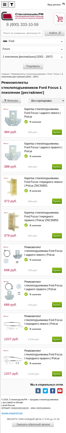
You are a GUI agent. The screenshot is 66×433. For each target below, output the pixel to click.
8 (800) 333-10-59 (22, 24)
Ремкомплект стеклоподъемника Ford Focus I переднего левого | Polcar (43, 320)
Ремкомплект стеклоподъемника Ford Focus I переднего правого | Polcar (43, 354)
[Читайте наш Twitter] (45, 390)
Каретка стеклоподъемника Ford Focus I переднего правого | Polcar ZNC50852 (41, 216)
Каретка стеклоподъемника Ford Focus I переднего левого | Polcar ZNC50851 (43, 182)
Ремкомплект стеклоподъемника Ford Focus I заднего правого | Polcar (43, 285)
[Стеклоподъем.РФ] (22, 15)
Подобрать (33, 66)
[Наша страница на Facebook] (52, 390)
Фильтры (12, 100)
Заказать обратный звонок (33, 424)
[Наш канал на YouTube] (59, 390)
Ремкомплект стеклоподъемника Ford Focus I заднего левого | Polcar (43, 251)
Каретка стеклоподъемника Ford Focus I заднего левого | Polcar (42, 113)
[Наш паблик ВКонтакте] (38, 390)
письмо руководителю (12, 413)
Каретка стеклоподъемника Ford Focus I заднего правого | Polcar (43, 147)
